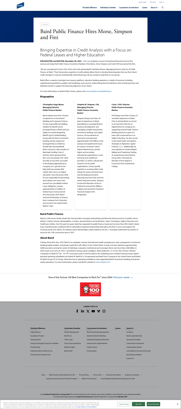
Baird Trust (68, 336)
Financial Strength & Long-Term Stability (44, 343)
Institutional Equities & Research (98, 339)
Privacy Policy (84, 375)
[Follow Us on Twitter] (87, 311)
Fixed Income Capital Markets (97, 343)
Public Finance (92, 347)
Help (43, 375)
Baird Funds (68, 351)
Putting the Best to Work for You (41, 351)
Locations (129, 332)
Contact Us (130, 358)
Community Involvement (135, 343)
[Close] (177, 404)
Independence (35, 332)
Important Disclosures (85, 397)
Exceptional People (37, 336)
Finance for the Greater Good (40, 355)
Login (161, 2)
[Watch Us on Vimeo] (98, 311)
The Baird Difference (89, 7)
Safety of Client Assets (89, 379)
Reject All (138, 404)
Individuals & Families (108, 7)
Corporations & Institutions (129, 7)
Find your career (121, 277)
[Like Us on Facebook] (77, 311)
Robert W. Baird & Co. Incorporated (57, 394)
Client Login (68, 339)
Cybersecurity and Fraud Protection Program (61, 379)
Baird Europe (142, 2)
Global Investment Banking (96, 336)
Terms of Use (97, 375)
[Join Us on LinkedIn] (82, 311)
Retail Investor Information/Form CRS (62, 375)
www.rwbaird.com (103, 262)
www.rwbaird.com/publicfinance (98, 91)
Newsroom (153, 2)
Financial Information (113, 375)
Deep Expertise (35, 339)
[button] (162, 7)
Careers (144, 7)
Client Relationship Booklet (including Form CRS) (118, 379)
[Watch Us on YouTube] (93, 311)
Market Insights (69, 347)
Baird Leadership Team (134, 336)
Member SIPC (122, 397)
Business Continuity (132, 375)
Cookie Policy (80, 407)
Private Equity (92, 351)
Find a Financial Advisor (72, 343)
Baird (85, 61)
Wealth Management (71, 332)
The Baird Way (35, 347)
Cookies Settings (124, 404)
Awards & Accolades (133, 339)
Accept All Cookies (153, 404)
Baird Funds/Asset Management (98, 332)
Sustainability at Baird (134, 347)
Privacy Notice (92, 407)
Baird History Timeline (134, 355)
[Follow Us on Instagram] (103, 311)
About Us (154, 7)
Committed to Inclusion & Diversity (138, 351)
